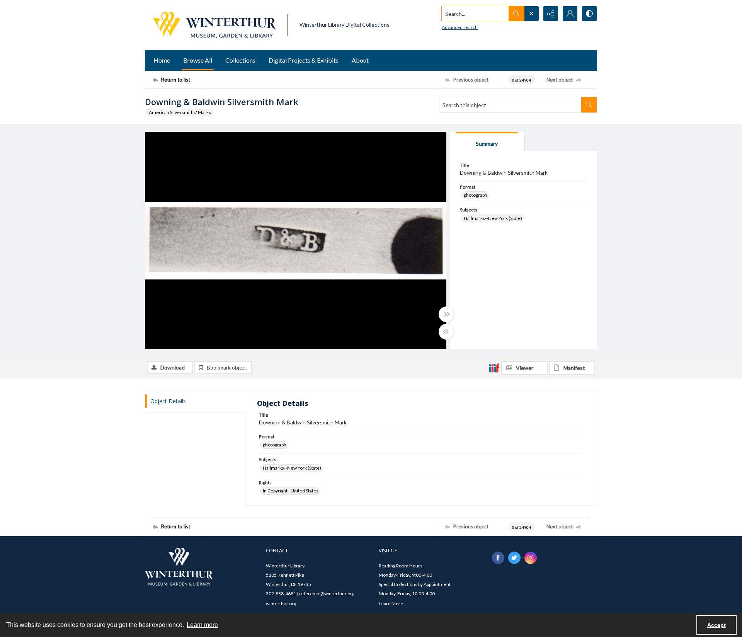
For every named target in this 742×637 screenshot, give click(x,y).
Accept (716, 625)
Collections (240, 60)
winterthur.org (281, 603)
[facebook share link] (498, 558)
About (360, 60)
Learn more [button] (202, 625)
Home (161, 60)
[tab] (487, 142)
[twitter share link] (514, 558)
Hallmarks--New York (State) (493, 218)
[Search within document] (589, 104)
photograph (475, 195)
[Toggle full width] (446, 314)
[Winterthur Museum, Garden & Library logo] (214, 25)
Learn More (391, 603)
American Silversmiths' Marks (180, 112)
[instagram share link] (530, 558)
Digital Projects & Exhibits (304, 60)
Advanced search (460, 27)
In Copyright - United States (290, 491)
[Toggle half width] (446, 331)
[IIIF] (494, 367)
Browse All (197, 60)
